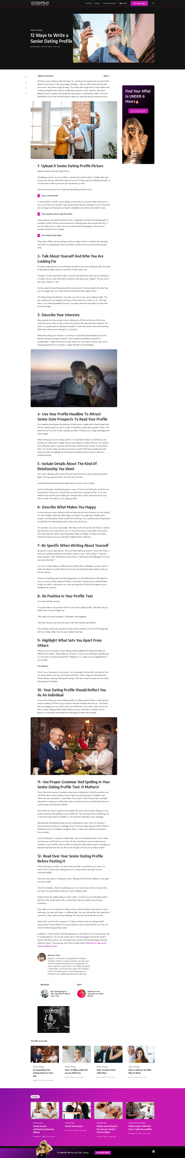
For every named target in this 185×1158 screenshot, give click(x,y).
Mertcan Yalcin (35, 47)
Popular (35, 1097)
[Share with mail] (26, 93)
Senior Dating (36, 30)
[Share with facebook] (26, 77)
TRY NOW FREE (102, 1152)
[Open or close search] (153, 3)
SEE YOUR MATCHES (138, 111)
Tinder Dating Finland (137, 1123)
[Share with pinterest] (26, 87)
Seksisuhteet (70, 1123)
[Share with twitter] (26, 82)
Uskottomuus (38, 1123)
